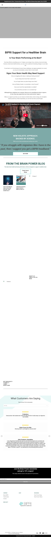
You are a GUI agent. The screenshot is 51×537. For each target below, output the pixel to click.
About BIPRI (5, 495)
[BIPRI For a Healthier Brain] (25, 5)
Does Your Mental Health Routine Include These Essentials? (7, 188)
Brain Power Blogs (38, 495)
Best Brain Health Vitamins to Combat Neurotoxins (7, 383)
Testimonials (6, 496)
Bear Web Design (16, 533)
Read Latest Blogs (25, 171)
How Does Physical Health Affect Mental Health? (21, 188)
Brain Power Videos (38, 496)
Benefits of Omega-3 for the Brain (33, 277)
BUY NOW (25, 153)
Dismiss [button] (33, 535)
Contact (5, 498)
